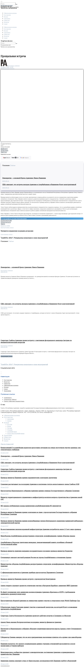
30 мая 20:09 (4, 517)
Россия (9, 424)
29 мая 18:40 (4, 603)
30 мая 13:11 (4, 532)
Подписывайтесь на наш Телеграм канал (14, 218)
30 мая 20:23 (4, 487)
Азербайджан (12, 432)
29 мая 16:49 (4, 612)
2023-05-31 (5, 181)
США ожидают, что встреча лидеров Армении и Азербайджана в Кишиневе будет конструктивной (39, 184)
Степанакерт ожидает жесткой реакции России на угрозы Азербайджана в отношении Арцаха (36, 557)
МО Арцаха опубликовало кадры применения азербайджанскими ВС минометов (31, 506)
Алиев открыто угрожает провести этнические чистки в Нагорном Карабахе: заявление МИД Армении (39, 586)
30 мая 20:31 (4, 474)
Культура (6, 22)
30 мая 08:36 (4, 582)
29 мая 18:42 (4, 597)
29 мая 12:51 (4, 657)
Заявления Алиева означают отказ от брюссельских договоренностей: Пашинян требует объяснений (38, 661)
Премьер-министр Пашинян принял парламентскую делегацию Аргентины (29, 478)
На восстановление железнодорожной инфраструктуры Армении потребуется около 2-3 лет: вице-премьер (41, 529)
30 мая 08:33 (4, 589)
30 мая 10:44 (4, 569)
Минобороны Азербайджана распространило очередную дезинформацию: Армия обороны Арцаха (38, 536)
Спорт (5, 24)
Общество (7, 20)
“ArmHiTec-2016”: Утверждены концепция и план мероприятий (24, 364)
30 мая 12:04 (4, 539)
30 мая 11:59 (4, 560)
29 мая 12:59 (4, 649)
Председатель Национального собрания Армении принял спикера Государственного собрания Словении (40, 491)
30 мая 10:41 (4, 575)
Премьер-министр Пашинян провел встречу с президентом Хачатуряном (28, 579)
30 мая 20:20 (4, 502)
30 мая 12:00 (4, 554)
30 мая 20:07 (4, 526)
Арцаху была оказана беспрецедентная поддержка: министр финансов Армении (31, 622)
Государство (7, 15)
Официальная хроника (10, 13)
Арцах (9, 421)
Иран (9, 426)
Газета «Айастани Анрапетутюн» (14, 401)
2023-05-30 (4, 347)
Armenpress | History (10, 399)
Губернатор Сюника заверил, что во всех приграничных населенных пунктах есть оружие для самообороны (41, 637)
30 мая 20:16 (4, 509)
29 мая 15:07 (4, 625)
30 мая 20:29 (4, 481)
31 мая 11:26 (4, 459)
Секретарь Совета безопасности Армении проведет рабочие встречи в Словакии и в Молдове (36, 616)
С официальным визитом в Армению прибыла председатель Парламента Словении (32, 572)
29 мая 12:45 (4, 664)
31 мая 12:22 (4, 452)
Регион (6, 17)
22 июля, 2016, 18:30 (7, 67)
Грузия (9, 428)
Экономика (7, 18)
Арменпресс (8, 398)
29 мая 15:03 (4, 634)
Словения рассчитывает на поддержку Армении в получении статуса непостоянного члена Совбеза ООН (40, 484)
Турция (9, 430)
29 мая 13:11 (4, 640)
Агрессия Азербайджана (15, 433)
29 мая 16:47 (4, 619)
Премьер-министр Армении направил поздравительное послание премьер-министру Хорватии (36, 551)
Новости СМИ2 (5, 226)
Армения (10, 419)
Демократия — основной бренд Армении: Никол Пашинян (24, 178)
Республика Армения (14, 65)
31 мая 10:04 (4, 466)
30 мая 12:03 (4, 547)
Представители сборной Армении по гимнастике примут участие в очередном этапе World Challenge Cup (40, 601)
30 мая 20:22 (4, 494)
